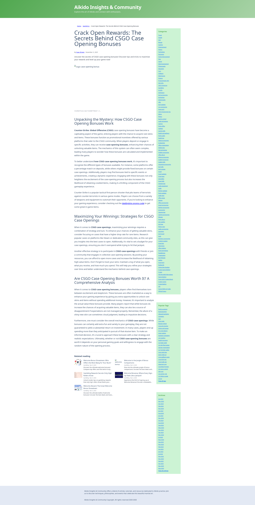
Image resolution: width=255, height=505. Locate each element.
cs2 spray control (163, 369)
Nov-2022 (161, 456)
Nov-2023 (161, 444)
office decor (161, 155)
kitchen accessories (163, 207)
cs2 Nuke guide (162, 343)
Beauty (160, 42)
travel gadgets (162, 174)
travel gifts (161, 181)
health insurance (163, 340)
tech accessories (163, 95)
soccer (160, 379)
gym (159, 319)
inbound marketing (163, 314)
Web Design (161, 76)
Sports (160, 61)
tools (159, 236)
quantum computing (164, 335)
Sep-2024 (161, 425)
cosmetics (161, 316)
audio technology (163, 121)
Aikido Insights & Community (107, 7)
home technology (163, 251)
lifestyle (160, 217)
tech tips (160, 224)
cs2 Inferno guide (163, 376)
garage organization (164, 347)
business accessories (164, 239)
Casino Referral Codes (164, 289)
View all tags (162, 381)
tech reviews (161, 169)
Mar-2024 (161, 435)
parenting (161, 231)
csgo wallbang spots (164, 357)
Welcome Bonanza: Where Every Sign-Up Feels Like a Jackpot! (138, 374)
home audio (161, 136)
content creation (162, 241)
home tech (161, 109)
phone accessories (163, 157)
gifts (159, 102)
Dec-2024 (161, 459)
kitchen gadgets (162, 191)
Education (161, 69)
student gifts (161, 162)
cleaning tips (161, 212)
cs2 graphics (161, 338)
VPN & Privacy (162, 291)
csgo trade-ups (162, 362)
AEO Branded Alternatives (165, 274)
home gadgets (162, 193)
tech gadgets (162, 105)
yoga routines (162, 333)
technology (161, 97)
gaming (160, 124)
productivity (161, 143)
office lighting (162, 248)
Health (160, 37)
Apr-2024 (161, 404)
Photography (161, 66)
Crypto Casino (162, 282)
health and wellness (163, 133)
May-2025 (161, 468)
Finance (160, 78)
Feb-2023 (161, 447)
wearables (161, 179)
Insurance (161, 54)
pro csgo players (163, 331)
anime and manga (163, 328)
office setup (161, 198)
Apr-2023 (161, 432)
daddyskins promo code (133, 203)
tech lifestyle (161, 258)
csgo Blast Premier (163, 367)
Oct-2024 (160, 420)
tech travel (161, 234)
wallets (160, 260)
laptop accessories (163, 140)
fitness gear (161, 227)
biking (160, 114)
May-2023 (161, 428)
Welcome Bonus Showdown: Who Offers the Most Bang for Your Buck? (97, 361)
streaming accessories (164, 164)
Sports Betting (162, 277)
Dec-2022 (161, 430)
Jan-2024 (160, 411)
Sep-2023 (161, 442)
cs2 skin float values (163, 345)
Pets (159, 59)
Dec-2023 (161, 418)
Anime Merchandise (164, 267)
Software (160, 73)
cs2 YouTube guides (163, 350)
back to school (162, 119)
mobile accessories (163, 152)
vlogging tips (161, 183)
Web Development (163, 64)
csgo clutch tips (162, 352)
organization (161, 255)
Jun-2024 (160, 416)
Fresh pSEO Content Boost (165, 279)
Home (79, 26)
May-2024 (161, 440)
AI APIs (160, 90)
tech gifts (160, 167)
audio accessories (163, 229)
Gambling (86, 26)
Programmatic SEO (163, 81)
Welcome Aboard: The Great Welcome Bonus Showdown (97, 387)
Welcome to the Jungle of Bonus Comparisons (136, 361)
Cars (159, 71)
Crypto (160, 272)
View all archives (163, 471)
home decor (161, 219)
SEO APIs (160, 83)
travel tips (161, 243)
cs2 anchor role (162, 374)
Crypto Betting (162, 284)
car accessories (162, 107)
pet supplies (161, 222)
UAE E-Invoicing (162, 85)
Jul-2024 (160, 454)
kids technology (162, 150)
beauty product (162, 324)
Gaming (160, 45)
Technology (161, 52)
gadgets (160, 128)
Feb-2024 (161, 406)
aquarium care (162, 364)
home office (161, 126)
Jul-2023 (160, 437)
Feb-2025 (161, 461)
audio (159, 188)
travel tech (161, 262)
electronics (161, 246)
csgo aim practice (163, 326)
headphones (161, 253)
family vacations (162, 309)
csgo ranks (161, 321)
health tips (161, 138)
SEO (159, 40)
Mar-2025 (161, 466)
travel (160, 172)
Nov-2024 (161, 408)
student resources (163, 160)
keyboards (161, 265)
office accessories (163, 203)
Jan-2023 (160, 452)
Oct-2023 (160, 449)
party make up (162, 355)
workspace (161, 93)
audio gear (161, 195)
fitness (160, 116)
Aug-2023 (161, 413)
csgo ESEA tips (162, 359)
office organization (163, 145)
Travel (160, 35)
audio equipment (163, 186)
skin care (160, 371)
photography (161, 100)
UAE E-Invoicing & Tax (164, 112)
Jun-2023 (160, 399)
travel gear (161, 176)
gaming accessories (163, 215)
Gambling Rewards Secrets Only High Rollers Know (97, 374)
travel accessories (163, 205)
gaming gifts (161, 131)
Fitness (160, 49)
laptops (160, 200)
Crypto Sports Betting (164, 270)
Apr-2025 (161, 464)
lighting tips (161, 148)
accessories (161, 210)
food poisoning (162, 312)
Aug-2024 (161, 423)
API (159, 286)
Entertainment (162, 47)
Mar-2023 (161, 401)
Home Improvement (164, 57)
